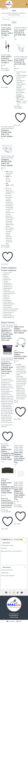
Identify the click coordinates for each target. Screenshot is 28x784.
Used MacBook (9, 326)
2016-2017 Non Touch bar (7, 325)
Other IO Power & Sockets (9, 310)
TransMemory (6, 283)
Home (2, 8)
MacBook (5, 278)
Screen (5, 295)
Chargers (22, 27)
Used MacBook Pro (5, 328)
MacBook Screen (7, 312)
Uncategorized (6, 284)
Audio (4, 276)
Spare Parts (6, 279)
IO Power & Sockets (7, 291)
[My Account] (23, 4)
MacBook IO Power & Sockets (10, 309)
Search (20, 4)
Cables (8, 27)
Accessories (4, 27)
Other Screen (6, 314)
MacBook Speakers (7, 315)
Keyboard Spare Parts (8, 293)
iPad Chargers (6, 300)
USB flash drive (6, 286)
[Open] (2, 4)
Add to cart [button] (13, 72)
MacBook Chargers (7, 303)
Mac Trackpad (6, 307)
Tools (4, 281)
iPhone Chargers (22, 29)
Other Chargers (6, 305)
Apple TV (5, 274)
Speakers (5, 296)
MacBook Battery (5, 445)
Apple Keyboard (7, 288)
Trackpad (5, 298)
